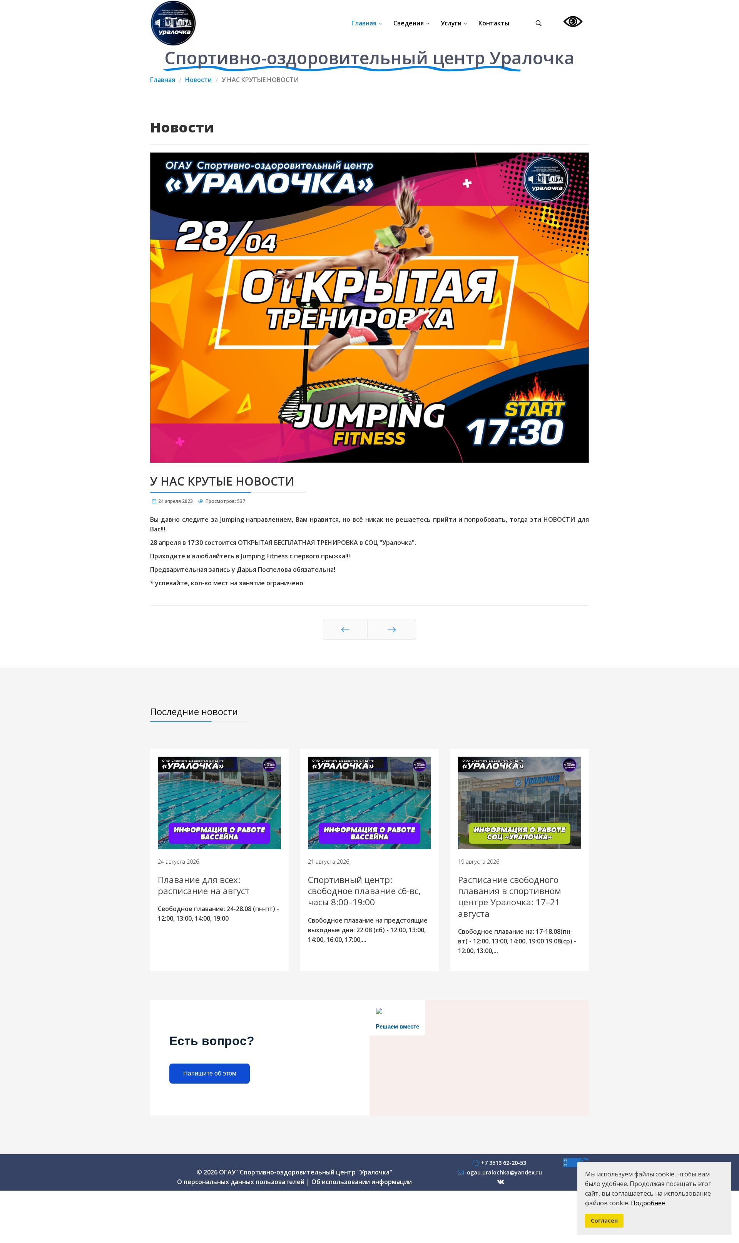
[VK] (500, 1182)
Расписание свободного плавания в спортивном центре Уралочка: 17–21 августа (509, 896)
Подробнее (648, 1203)
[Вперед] (392, 629)
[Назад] (345, 629)
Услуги (451, 23)
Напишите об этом (209, 1073)
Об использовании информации (361, 1182)
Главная (363, 23)
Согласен (604, 1220)
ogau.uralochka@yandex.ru (504, 1172)
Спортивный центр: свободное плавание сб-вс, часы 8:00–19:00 (364, 891)
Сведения (408, 23)
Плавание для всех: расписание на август (203, 885)
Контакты (493, 23)
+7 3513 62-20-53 (503, 1162)
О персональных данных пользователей (240, 1182)
